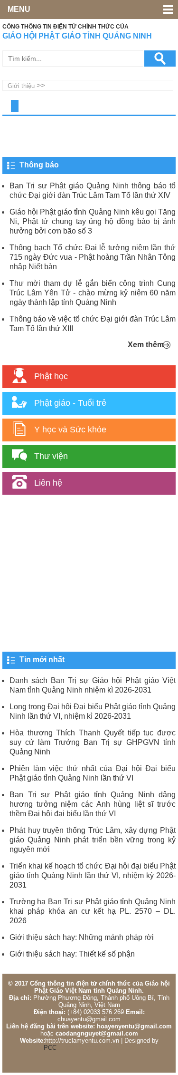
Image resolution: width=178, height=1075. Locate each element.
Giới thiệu (21, 85)
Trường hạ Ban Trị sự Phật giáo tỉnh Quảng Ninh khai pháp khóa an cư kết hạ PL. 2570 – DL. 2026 (92, 911)
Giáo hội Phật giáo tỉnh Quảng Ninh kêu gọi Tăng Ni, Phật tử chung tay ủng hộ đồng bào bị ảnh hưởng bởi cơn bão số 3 (92, 221)
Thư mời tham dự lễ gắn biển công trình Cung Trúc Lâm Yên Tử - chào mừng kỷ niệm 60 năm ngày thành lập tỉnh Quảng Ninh (92, 292)
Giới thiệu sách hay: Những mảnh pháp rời (81, 937)
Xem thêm (146, 345)
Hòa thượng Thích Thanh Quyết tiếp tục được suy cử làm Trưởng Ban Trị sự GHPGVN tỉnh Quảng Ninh (92, 742)
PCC (50, 1047)
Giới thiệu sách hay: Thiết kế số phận (72, 954)
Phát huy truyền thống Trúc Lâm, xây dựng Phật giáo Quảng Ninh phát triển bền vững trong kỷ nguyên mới (92, 839)
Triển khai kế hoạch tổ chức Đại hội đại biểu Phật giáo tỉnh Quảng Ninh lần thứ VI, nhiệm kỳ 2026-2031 (92, 875)
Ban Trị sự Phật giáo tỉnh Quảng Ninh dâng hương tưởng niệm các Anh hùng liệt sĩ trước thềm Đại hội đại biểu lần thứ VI (92, 804)
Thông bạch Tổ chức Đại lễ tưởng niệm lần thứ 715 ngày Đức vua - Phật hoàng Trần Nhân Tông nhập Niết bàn (92, 257)
